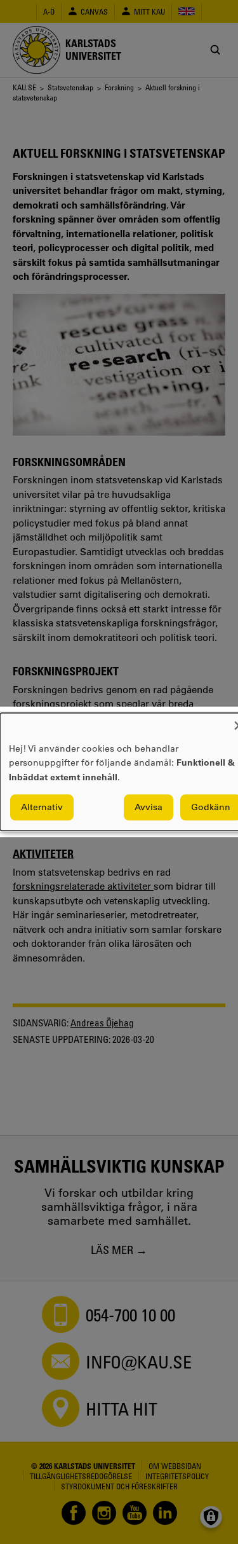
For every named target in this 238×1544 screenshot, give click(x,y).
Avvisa (148, 807)
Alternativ (42, 807)
